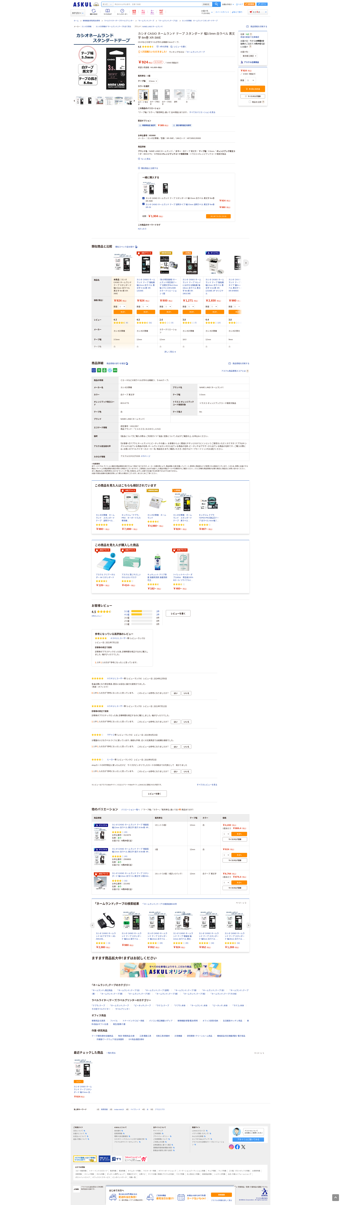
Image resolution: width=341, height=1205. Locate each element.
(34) (212, 943)
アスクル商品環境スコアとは (233, 371)
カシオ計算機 (86, 27)
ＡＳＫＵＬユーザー (118, 638)
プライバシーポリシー (161, 1136)
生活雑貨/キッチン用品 (232, 1021)
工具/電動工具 (145, 1036)
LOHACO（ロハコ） (198, 1131)
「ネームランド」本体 (198, 1005)
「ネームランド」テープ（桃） (194, 994)
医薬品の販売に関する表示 (162, 1150)
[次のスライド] (134, 101)
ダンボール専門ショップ (116, 1174)
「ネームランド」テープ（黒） (111, 994)
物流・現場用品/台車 (126, 1036)
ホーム (76, 21)
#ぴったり (142, 229)
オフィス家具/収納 (210, 1021)
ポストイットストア (82, 1177)
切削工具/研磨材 (163, 1036)
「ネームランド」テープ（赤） (213, 990)
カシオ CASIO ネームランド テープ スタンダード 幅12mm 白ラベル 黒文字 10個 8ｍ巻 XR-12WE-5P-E (131, 875)
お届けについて (78, 1134)
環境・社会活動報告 (121, 1136)
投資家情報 (118, 1134)
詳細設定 (206, 4)
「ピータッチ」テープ (142, 1005)
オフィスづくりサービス (101, 1177)
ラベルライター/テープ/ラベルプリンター (119, 21)
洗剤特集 (78, 1174)
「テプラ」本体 (179, 1005)
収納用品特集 (207, 1174)
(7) (196, 322)
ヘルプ (240, 4)
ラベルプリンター (122, 1009)
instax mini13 (119, 1109)
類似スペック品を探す (125, 247)
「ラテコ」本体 (238, 1005)
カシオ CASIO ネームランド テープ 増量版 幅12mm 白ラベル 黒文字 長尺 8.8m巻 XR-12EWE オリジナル (130, 826)
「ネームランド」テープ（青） (185, 990)
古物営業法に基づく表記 (162, 1145)
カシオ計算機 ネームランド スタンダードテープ (200, 21)
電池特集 (122, 1171)
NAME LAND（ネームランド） (152, 27)
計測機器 (178, 1036)
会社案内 (117, 1131)
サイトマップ (158, 1131)
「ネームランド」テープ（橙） (139, 994)
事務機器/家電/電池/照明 (91, 21)
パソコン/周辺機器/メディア (160, 1021)
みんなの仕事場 (197, 1136)
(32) (125, 881)
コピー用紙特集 (81, 1171)
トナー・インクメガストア (98, 1171)
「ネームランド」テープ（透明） (157, 990)
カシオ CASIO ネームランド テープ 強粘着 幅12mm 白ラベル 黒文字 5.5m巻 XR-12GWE (146, 285)
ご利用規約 (157, 1134)
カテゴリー (76, 13)
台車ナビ (142, 1174)
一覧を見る (111, 1053)
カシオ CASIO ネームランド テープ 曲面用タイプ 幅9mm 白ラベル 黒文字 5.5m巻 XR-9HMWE (238, 285)
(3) (109, 943)
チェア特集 (212, 1171)
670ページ (145, 456)
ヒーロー (111, 759)
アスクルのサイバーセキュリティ (126, 1142)
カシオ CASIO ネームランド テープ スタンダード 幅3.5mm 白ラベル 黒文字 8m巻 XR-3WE (83, 1090)
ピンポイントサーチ (119, 1177)
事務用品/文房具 (98, 1021)
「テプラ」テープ (98, 1005)
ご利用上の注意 (158, 1142)
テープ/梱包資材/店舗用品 (102, 1036)
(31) (150, 322)
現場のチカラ (132, 1174)
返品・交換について (80, 1139)
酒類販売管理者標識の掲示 (162, 1148)
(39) (161, 943)
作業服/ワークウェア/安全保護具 (110, 1039)
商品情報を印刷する (258, 26)
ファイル (114, 1021)
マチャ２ (111, 735)
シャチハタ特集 (219, 1174)
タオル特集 (100, 1174)
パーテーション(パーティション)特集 (192, 1171)
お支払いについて (79, 1136)
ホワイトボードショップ (167, 1171)
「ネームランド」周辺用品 (102, 990)
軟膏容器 (104, 1109)
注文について (78, 1131)
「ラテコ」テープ (162, 1005)
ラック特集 (222, 1171)
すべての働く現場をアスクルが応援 (161, 1174)
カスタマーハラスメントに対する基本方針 (129, 1139)
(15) (219, 322)
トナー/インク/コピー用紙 (133, 1021)
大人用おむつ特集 (193, 1174)
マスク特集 (180, 1174)
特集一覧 (132, 1177)
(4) (127, 322)
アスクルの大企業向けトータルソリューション (208, 1143)
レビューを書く (180, 47)
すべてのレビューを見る (207, 785)
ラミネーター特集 (149, 1171)
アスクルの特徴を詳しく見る (221, 1200)
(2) (241, 322)
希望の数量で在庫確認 (249, 37)
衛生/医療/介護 (119, 1024)
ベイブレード (135, 1109)
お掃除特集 (256, 1171)
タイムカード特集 (134, 1171)
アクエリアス (160, 1109)
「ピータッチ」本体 (220, 1005)
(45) (125, 832)
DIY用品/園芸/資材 (136, 1039)
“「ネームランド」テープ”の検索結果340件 (159, 904)
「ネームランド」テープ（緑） (166, 994)
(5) (172, 322)
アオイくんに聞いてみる (248, 1139)
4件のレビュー (97, 616)
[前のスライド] (74, 101)
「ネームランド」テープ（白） (168, 21)
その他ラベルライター (101, 1009)
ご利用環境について (160, 1139)
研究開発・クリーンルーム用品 (199, 1036)
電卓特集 (113, 1171)
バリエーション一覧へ (130, 810)
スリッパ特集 (89, 1174)
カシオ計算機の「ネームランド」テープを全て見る (113, 27)
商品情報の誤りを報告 (116, 363)
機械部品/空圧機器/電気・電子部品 (231, 1036)
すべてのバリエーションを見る (202, 112)
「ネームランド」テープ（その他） (224, 994)
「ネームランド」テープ (146, 21)
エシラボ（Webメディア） (201, 1139)
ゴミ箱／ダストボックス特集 (239, 1171)
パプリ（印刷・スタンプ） (200, 1134)
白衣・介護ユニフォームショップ (239, 1174)
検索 (216, 4)
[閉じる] (235, 1186)
